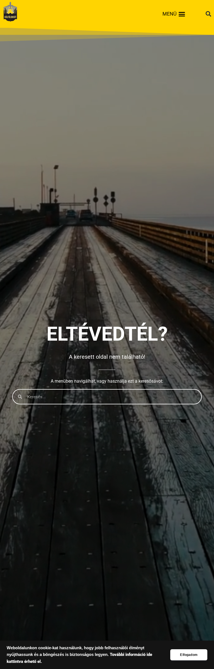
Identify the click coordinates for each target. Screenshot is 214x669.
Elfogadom (189, 655)
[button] (182, 14)
